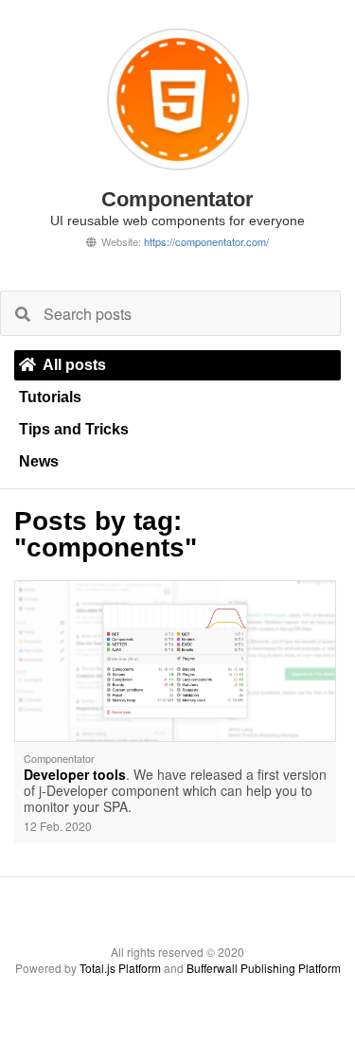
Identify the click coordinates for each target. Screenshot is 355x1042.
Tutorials (50, 397)
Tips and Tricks (74, 429)
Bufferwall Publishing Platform (263, 968)
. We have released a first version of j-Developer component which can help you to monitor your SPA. (175, 791)
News (39, 461)
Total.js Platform (120, 968)
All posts (74, 365)
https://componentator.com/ (206, 241)
